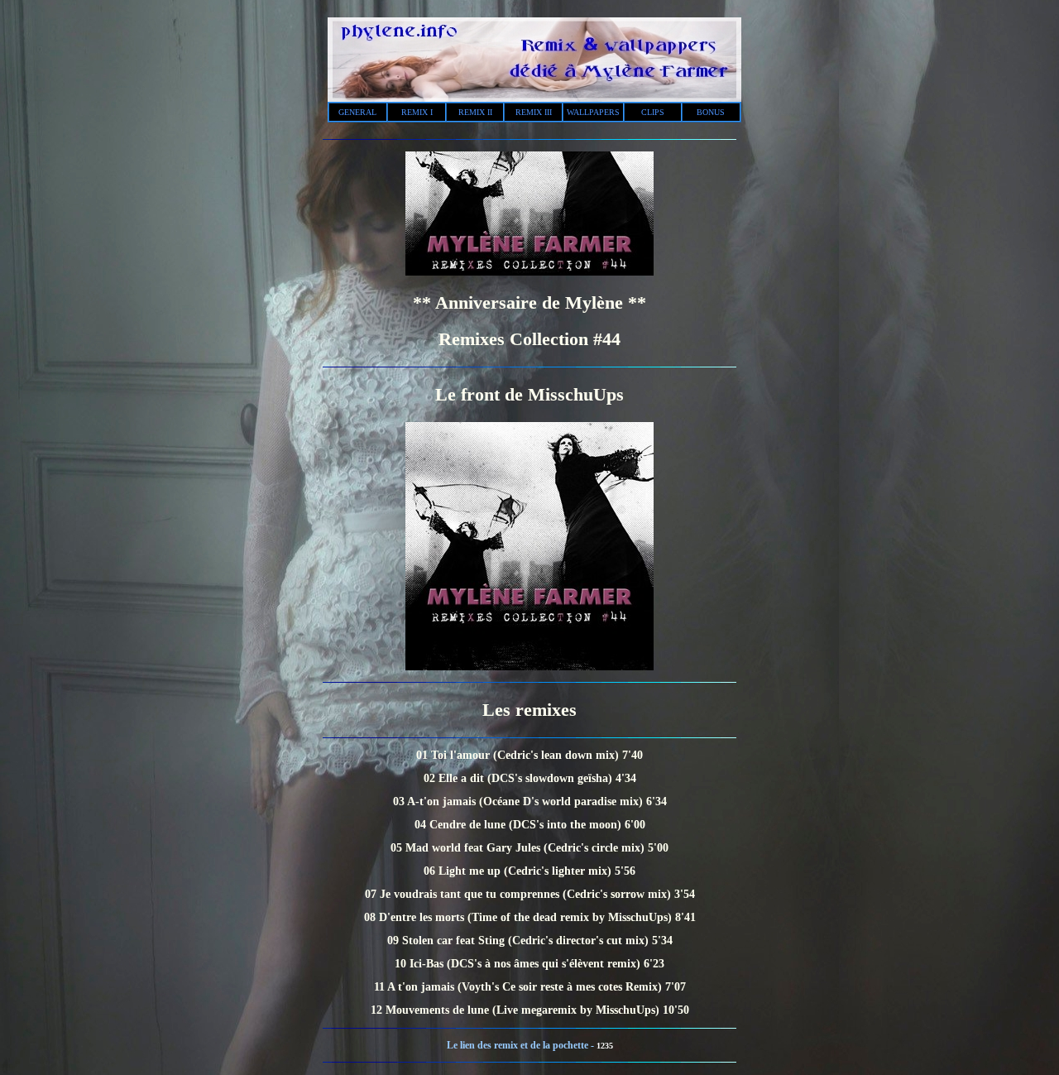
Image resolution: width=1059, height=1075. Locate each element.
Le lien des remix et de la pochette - (522, 1045)
